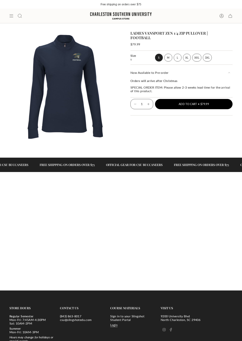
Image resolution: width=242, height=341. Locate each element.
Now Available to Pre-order (149, 72)
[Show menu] (11, 16)
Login (114, 325)
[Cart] (230, 16)
